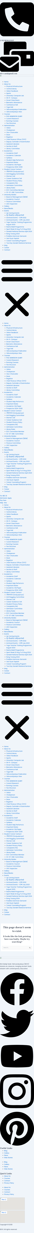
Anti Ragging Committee (15, 174)
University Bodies (10, 195)
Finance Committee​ (13, 202)
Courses (7, 114)
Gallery (6, 206)
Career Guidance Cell (14, 178)
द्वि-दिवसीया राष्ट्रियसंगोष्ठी (15, 215)
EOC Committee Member (15, 190)
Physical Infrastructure (14, 86)
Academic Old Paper (13, 165)
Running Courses (12, 121)
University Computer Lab (15, 96)
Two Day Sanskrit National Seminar (18, 243)
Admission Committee (14, 185)
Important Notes (12, 162)
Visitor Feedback (12, 91)
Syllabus (9, 158)
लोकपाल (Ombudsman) (15, 172)
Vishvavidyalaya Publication (16, 109)
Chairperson (10, 130)
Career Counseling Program (16, 241)
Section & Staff (11, 146)
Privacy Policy (9, 1183)
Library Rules (10, 188)
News (6, 1155)
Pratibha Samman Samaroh (16, 236)
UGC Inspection (11, 204)
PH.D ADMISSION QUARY (14, 116)
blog (5, 245)
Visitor (8, 128)
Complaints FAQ (12, 183)
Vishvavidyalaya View (14, 112)
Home (6, 82)
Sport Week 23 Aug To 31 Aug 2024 (18, 229)
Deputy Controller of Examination (18, 142)
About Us (7, 84)
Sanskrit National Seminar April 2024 (19, 231)
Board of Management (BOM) (17, 197)
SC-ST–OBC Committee (14, 192)
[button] (17, 287)
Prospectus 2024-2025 (14, 167)
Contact (7, 250)
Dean (8, 135)
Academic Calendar (13, 155)
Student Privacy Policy (14, 181)
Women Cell (10, 176)
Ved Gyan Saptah (12, 238)
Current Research (12, 119)
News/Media (8, 208)
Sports (8, 93)
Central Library (11, 89)
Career (6, 248)
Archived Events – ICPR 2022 (16, 218)
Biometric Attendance (14, 103)
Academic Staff (12, 153)
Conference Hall (12, 105)
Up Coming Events (12, 213)
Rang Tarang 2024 (13, 234)
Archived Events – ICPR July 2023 (18, 220)
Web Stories (8, 1158)
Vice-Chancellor (12, 132)
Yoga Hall (9, 107)
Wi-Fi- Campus (11, 98)
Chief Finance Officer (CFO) (16, 139)
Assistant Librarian (12, 144)
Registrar (9, 137)
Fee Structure (11, 123)
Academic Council (13, 199)
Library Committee (13, 149)
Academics (8, 151)
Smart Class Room (13, 100)
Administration (9, 126)
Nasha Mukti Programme (15, 227)
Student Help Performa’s (15, 160)
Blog (5, 1151)
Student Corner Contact (12, 169)
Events (6, 211)
